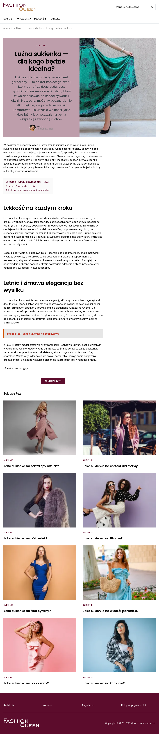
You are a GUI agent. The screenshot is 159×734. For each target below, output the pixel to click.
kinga (40, 126)
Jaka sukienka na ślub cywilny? (27, 611)
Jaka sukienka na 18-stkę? (103, 538)
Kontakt (47, 705)
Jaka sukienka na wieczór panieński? (111, 611)
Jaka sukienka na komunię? (104, 683)
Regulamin (88, 705)
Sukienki (18, 28)
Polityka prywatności (133, 705)
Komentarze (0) (53, 381)
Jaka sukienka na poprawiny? (26, 683)
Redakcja (8, 705)
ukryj (46, 182)
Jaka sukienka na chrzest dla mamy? (111, 466)
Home (6, 28)
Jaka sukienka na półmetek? (25, 538)
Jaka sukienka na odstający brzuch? (31, 466)
